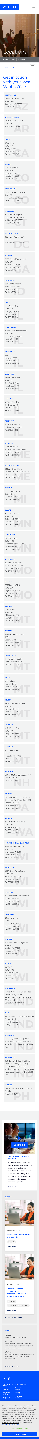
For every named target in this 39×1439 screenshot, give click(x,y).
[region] (19, 1419)
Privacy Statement (21, 1384)
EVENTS (8, 1197)
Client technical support (8, 1385)
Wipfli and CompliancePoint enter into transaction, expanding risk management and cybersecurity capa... (19, 1346)
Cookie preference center (19, 1429)
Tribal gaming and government (18, 1305)
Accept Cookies (19, 1434)
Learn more (11, 1247)
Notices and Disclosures (6, 1398)
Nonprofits (11, 1242)
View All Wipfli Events (13, 1317)
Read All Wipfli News (12, 1366)
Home (5, 60)
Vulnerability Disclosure (19, 1396)
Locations (21, 60)
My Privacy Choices (6, 1393)
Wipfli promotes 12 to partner (15, 1337)
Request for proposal (18, 1388)
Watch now (12, 1186)
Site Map (17, 1392)
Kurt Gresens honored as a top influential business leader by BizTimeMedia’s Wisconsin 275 (19, 1356)
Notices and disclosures (10, 1424)
